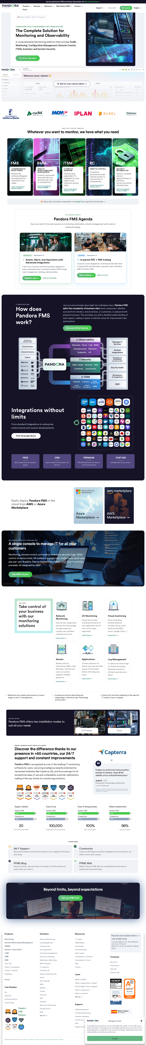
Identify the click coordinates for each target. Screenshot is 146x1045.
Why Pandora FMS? (63, 6)
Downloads (79, 946)
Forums (78, 967)
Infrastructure (45, 946)
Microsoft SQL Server (48, 1005)
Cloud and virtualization (48, 953)
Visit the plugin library (26, 436)
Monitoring (9, 939)
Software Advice (11, 999)
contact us (78, 202)
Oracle (42, 991)
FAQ (76, 1023)
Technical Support (82, 1009)
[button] (141, 1021)
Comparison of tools (83, 960)
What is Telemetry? (82, 990)
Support (99, 8)
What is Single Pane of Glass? (86, 983)
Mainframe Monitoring (48, 960)
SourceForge (9, 1003)
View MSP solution (20, 574)
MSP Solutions (45, 963)
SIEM (6, 956)
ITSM (7, 953)
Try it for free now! (27, 58)
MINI (6, 960)
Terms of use (43, 1039)
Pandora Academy (82, 1016)
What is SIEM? (80, 979)
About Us (113, 962)
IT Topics (78, 939)
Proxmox (43, 995)
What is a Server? (81, 993)
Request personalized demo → (125, 936)
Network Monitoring (47, 939)
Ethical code (114, 972)
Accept (114, 1038)
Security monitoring (47, 956)
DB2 (41, 1012)
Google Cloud (45, 1008)
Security (50, 1039)
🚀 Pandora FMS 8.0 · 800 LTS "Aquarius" (31, 17)
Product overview (11, 970)
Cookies (36, 1039)
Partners (77, 6)
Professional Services (83, 1013)
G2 (6, 992)
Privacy (26, 1039)
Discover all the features (77, 328)
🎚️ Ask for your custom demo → (72, 84)
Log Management (46, 943)
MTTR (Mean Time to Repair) (86, 986)
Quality (31, 1039)
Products (26, 6)
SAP (41, 998)
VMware (43, 1002)
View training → (86, 275)
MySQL (43, 988)
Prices (25, 9)
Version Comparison (12, 967)
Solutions (36, 6)
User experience (45, 950)
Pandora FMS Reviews (22, 1011)
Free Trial (8, 963)
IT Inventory (44, 967)
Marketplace (79, 943)
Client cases (79, 953)
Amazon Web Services (48, 974)
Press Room (114, 965)
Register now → (32, 278)
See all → (43, 1015)
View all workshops (50, 278)
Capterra (8, 996)
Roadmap (8, 974)
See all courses (102, 275)
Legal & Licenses (58, 1039)
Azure (42, 977)
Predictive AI (44, 970)
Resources (48, 6)
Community (79, 1020)
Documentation (81, 950)
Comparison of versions (84, 956)
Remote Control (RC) (13, 950)
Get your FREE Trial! (70, 898)
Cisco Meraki (45, 981)
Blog (76, 963)
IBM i (42, 984)
